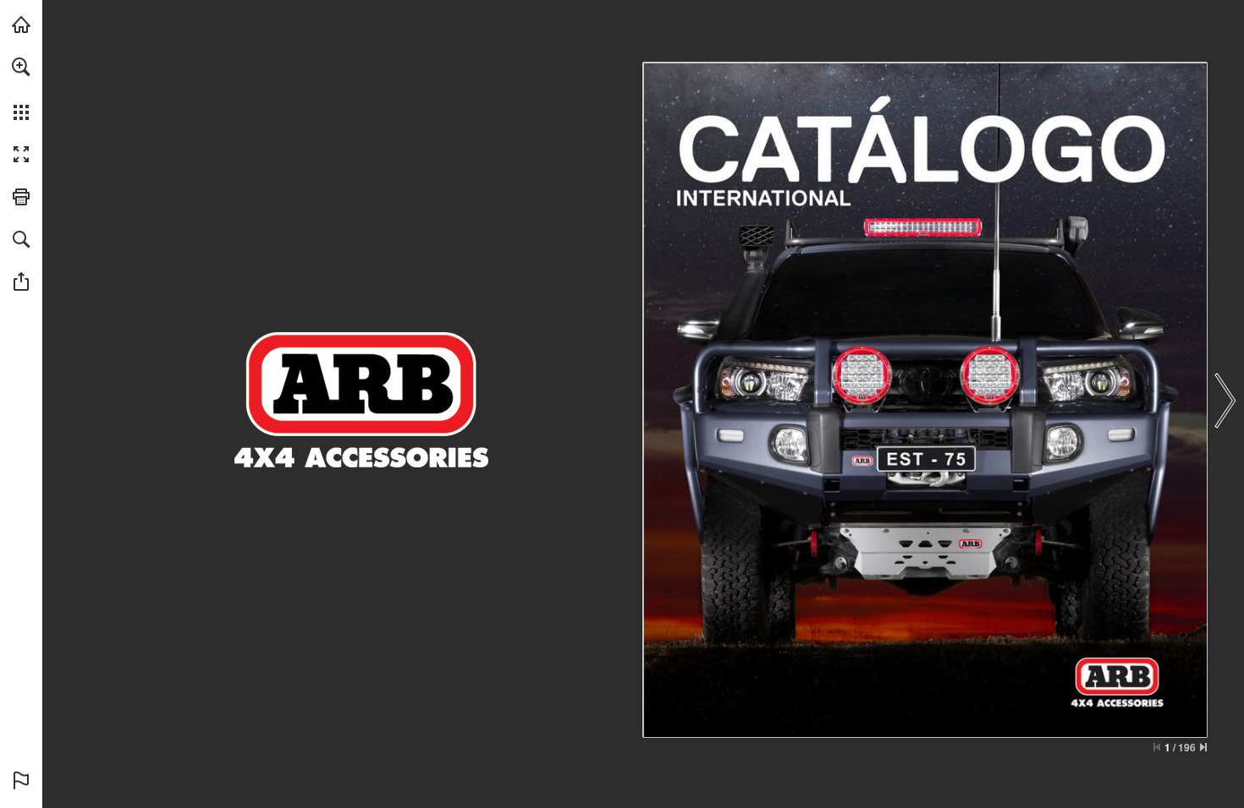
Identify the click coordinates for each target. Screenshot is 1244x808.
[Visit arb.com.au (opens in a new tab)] (21, 24)
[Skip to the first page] (1156, 747)
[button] (21, 67)
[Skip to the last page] (1203, 747)
